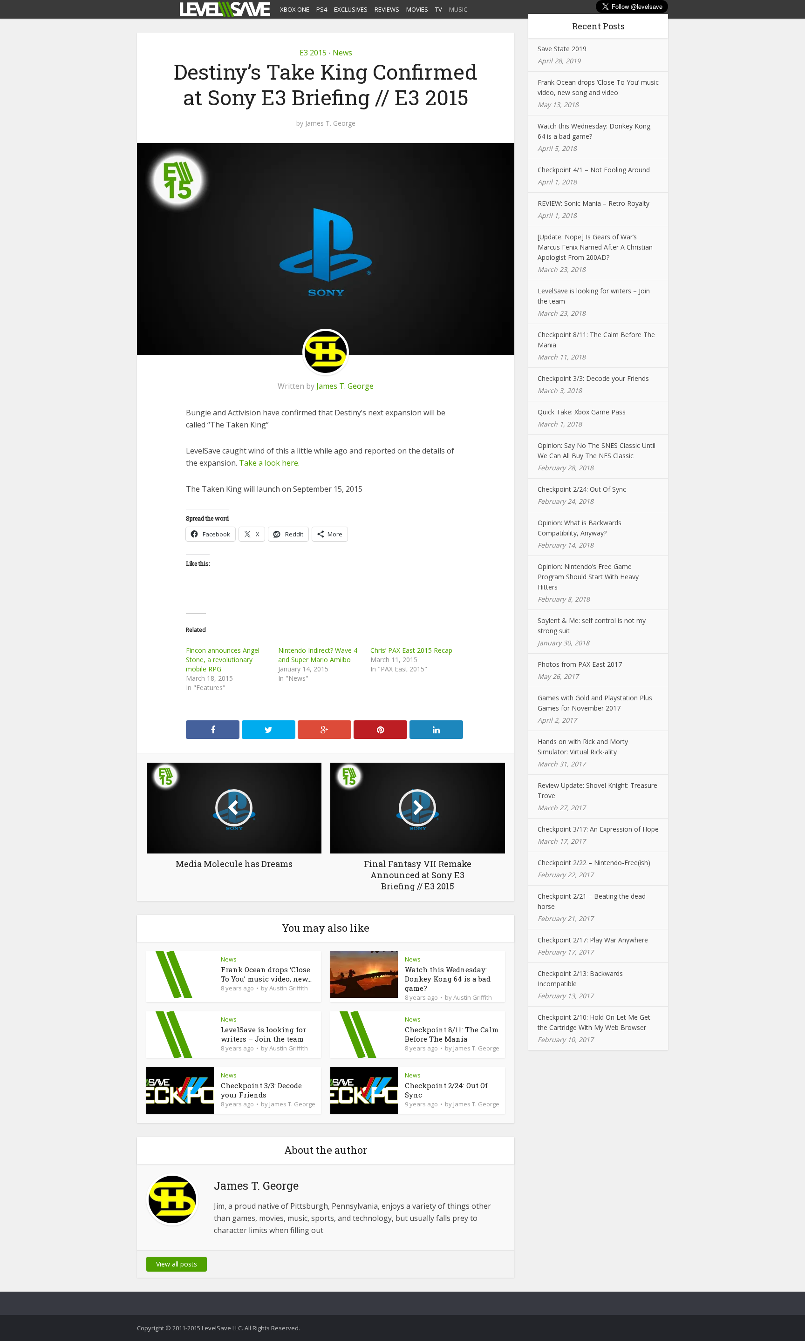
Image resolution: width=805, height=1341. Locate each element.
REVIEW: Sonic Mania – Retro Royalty (593, 203)
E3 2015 (313, 52)
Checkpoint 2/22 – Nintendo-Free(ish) (594, 862)
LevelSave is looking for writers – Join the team (263, 1034)
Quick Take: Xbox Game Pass (582, 411)
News (342, 52)
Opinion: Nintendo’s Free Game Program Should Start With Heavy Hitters (588, 576)
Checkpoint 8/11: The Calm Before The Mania (451, 1034)
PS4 (321, 9)
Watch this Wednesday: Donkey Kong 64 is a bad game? (448, 979)
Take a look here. (269, 463)
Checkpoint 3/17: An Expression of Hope (598, 829)
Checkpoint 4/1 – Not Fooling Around (594, 169)
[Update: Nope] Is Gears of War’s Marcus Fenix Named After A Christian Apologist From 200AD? (595, 247)
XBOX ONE (294, 9)
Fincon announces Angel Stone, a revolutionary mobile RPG (222, 659)
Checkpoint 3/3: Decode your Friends (261, 1090)
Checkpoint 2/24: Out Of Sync (582, 489)
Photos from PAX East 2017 (580, 664)
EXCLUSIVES (351, 9)
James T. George (330, 123)
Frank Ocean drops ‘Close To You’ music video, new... (266, 974)
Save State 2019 (562, 48)
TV (438, 9)
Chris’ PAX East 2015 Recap (411, 650)
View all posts (176, 1264)
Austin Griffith (288, 988)
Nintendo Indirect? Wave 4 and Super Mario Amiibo (317, 655)
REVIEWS (387, 9)
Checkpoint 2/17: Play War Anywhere (593, 939)
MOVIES (417, 9)
